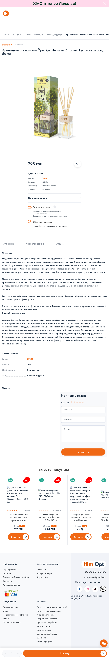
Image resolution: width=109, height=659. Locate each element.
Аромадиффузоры (54, 35)
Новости (7, 573)
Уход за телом (44, 626)
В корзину (16, 536)
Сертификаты (9, 569)
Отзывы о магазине (12, 622)
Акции (6, 618)
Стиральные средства (47, 618)
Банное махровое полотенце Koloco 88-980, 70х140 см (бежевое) (49, 517)
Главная (6, 35)
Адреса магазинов (11, 585)
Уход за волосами (45, 615)
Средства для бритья (47, 634)
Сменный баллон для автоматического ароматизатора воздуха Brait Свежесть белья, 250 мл (18, 517)
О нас (5, 611)
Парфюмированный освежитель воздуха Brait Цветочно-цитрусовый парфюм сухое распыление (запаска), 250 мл (81, 517)
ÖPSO (44, 178)
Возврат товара (44, 573)
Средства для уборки (47, 622)
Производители (10, 607)
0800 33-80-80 (95, 572)
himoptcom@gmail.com (95, 577)
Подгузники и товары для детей (52, 607)
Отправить (83, 452)
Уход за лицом (44, 630)
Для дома (17, 35)
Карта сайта (42, 577)
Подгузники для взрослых (49, 611)
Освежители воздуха (34, 35)
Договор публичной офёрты (16, 577)
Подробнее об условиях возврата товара (50, 226)
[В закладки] (77, 163)
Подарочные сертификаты (15, 615)
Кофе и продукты (45, 641)
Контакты (7, 581)
